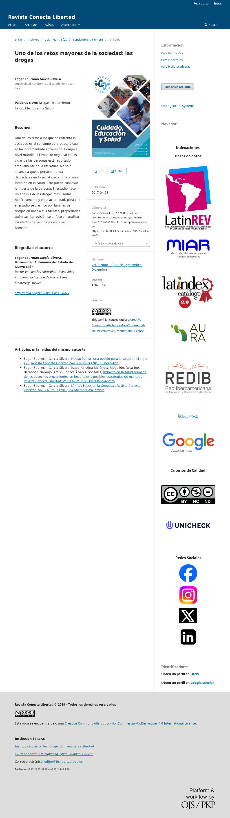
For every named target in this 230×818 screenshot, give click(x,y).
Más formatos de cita (109, 243)
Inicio (18, 40)
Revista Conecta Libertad (41, 16)
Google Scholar (202, 682)
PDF (101, 171)
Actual (13, 24)
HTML (119, 171)
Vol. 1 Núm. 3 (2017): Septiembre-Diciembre (74, 40)
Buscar (213, 24)
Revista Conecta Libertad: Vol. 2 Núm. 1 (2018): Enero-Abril (75, 363)
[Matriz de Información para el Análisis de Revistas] (188, 259)
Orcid (194, 674)
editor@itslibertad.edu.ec (63, 761)
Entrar (218, 3)
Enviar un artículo (177, 87)
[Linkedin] (188, 644)
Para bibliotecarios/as (175, 66)
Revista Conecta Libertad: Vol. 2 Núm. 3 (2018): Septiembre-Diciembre (82, 387)
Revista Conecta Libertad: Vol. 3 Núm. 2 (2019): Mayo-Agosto (69, 381)
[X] (188, 621)
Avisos (49, 24)
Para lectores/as (172, 53)
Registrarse (200, 3)
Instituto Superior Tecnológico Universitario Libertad (54, 746)
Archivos (31, 24)
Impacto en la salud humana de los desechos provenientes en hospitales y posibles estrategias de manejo (85, 374)
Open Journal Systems (178, 106)
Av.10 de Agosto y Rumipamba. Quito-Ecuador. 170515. (54, 754)
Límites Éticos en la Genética (93, 385)
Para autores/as (172, 60)
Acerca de (69, 24)
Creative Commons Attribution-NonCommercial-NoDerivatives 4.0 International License (118, 325)
